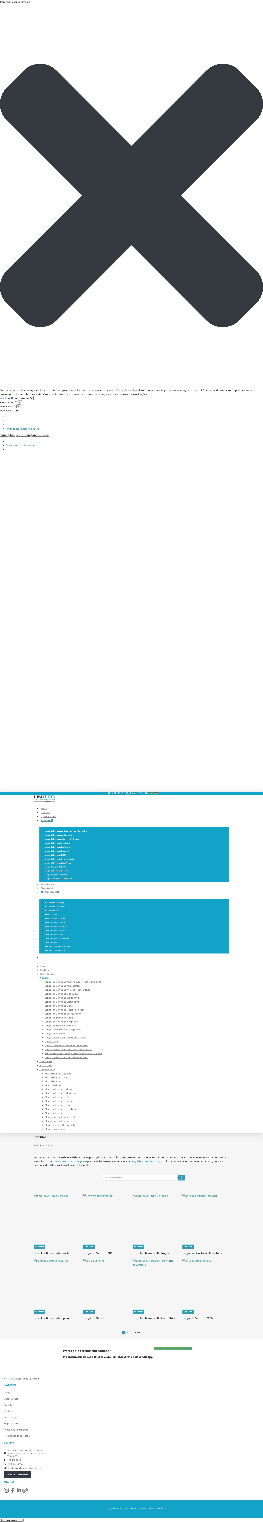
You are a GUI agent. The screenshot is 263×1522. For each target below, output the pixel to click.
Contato (8, 1411)
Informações (11, 1417)
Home (7, 1392)
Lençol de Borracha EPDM (144, 1161)
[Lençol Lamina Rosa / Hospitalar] (205, 1217)
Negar (11, 435)
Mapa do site (11, 1423)
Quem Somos (11, 1398)
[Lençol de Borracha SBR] (106, 1217)
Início (36, 1145)
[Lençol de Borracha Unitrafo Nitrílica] (156, 1282)
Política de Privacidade (16, 1429)
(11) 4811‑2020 (14, 1460)
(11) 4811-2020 (116, 793)
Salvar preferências (40, 435)
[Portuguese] (151, 793)
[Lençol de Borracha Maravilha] (57, 1217)
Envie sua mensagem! (17, 1474)
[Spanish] (155, 793)
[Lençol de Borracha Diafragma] (156, 1217)
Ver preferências (23, 435)
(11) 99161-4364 (133, 793)
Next (137, 1332)
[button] (131, 196)
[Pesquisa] (181, 1177)
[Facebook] (12, 1490)
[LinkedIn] (18, 1490)
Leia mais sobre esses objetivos (22, 428)
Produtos (9, 1405)
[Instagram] (6, 1490)
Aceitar (4, 435)
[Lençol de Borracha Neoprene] (57, 1282)
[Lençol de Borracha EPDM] (205, 1282)
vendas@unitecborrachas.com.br (25, 1468)
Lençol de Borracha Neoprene (71, 1161)
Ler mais (188, 1246)
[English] (146, 793)
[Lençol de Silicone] (106, 1282)
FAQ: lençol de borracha (17, 1436)
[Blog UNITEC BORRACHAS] (25, 1490)
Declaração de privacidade (20, 445)
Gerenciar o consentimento (11, 1520)
